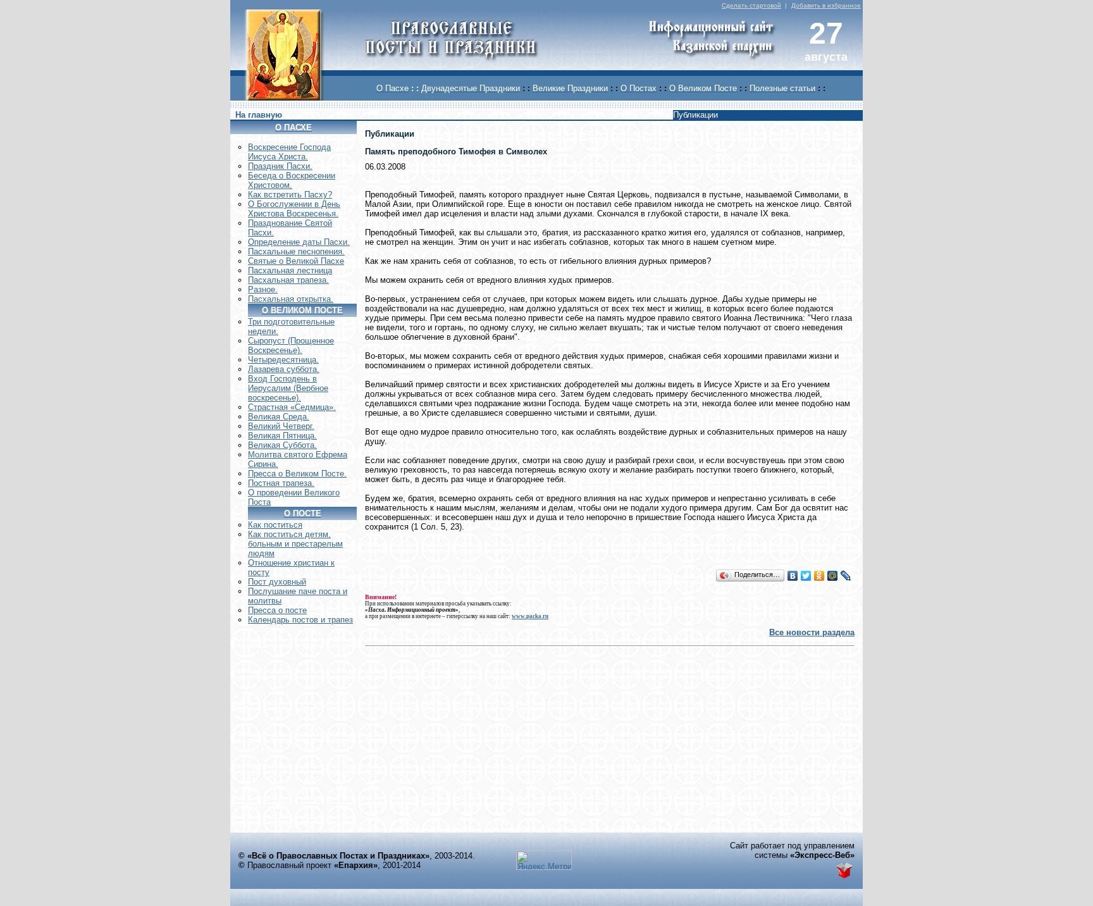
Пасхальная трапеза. (288, 280)
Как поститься (275, 525)
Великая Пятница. (282, 435)
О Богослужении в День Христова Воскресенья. (294, 208)
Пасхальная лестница (290, 270)
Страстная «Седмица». (292, 407)
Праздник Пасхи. (280, 166)
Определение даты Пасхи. (299, 242)
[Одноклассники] (819, 576)
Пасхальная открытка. (290, 299)
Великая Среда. (278, 416)
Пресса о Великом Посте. (297, 473)
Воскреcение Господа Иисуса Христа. (289, 151)
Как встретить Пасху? (290, 194)
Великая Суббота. (282, 445)
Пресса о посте (277, 610)
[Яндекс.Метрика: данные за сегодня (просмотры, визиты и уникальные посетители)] (544, 860)
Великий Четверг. (281, 426)
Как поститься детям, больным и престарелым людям (295, 544)
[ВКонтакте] (793, 576)
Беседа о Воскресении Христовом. (291, 180)
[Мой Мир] (832, 576)
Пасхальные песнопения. (296, 251)
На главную (258, 115)
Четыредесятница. (283, 359)
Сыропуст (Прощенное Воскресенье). (291, 345)
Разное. (263, 289)
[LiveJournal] (846, 576)
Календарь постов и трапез (300, 619)
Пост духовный (277, 581)
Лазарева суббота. (283, 369)
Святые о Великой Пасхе (296, 261)
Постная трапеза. (281, 483)
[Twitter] (806, 576)
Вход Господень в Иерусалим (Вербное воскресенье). (288, 388)
